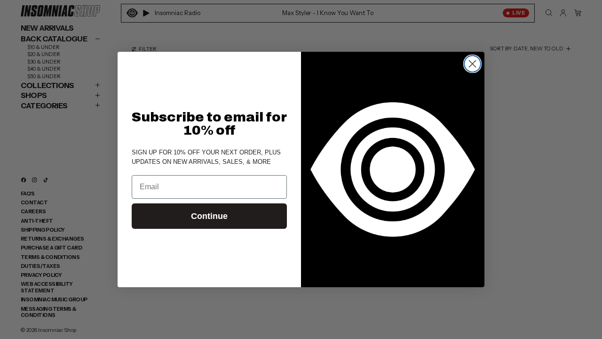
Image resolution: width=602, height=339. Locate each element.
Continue (209, 216)
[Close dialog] (472, 64)
